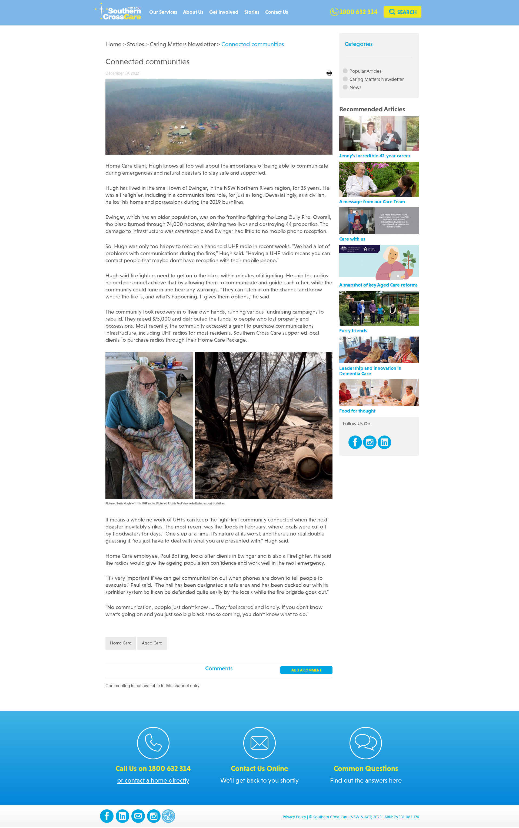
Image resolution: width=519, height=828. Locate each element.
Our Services (163, 12)
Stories (251, 12)
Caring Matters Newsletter (183, 45)
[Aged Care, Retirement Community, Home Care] (120, 13)
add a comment (306, 670)
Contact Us (276, 12)
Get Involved (223, 12)
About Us (193, 12)
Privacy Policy (294, 817)
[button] (402, 12)
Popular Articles (365, 71)
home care (120, 643)
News (355, 87)
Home (113, 45)
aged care (152, 643)
